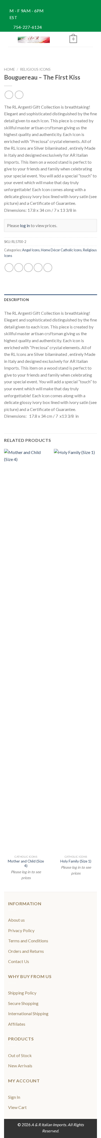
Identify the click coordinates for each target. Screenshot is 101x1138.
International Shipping (28, 1013)
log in (25, 225)
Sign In (14, 1097)
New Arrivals (20, 1065)
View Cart (17, 1107)
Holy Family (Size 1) (75, 861)
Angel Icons (31, 250)
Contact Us (18, 961)
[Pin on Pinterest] (47, 267)
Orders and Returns (26, 951)
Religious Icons (35, 69)
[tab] (50, 299)
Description (16, 300)
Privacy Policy (21, 930)
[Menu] (11, 39)
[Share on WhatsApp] (9, 267)
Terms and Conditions (28, 940)
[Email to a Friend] (38, 267)
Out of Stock (20, 1055)
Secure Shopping (23, 1003)
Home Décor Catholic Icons (61, 250)
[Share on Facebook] (18, 267)
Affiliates (16, 1023)
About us (16, 919)
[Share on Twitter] (28, 267)
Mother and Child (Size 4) (26, 863)
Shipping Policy (22, 992)
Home (9, 69)
